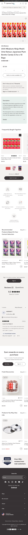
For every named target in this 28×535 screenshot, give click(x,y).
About (3, 503)
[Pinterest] (15, 482)
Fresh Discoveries (8, 372)
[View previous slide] (20, 41)
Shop (3, 493)
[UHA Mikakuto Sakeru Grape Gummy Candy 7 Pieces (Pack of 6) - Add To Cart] (21, 266)
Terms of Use (8, 521)
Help (3, 508)
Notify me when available (13, 75)
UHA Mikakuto (5, 46)
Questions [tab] (19, 287)
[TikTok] (22, 482)
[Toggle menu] (2, 3)
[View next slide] (25, 41)
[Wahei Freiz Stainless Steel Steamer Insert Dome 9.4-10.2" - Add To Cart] (21, 448)
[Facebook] (5, 482)
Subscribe (24, 477)
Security (21, 521)
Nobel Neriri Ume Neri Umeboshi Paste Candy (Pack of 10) (11, 158)
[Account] (21, 3)
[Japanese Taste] (9, 4)
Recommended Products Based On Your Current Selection (10, 232)
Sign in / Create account (10, 91)
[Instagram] (12, 482)
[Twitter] (9, 482)
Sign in (14, 280)
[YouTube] (19, 482)
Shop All (22, 229)
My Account (5, 498)
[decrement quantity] (5, 70)
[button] (5, 61)
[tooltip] (9, 334)
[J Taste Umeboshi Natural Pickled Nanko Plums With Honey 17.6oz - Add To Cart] (21, 405)
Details (5, 119)
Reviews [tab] (8, 287)
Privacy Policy (15, 521)
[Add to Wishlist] (26, 18)
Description (6, 100)
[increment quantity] (22, 70)
